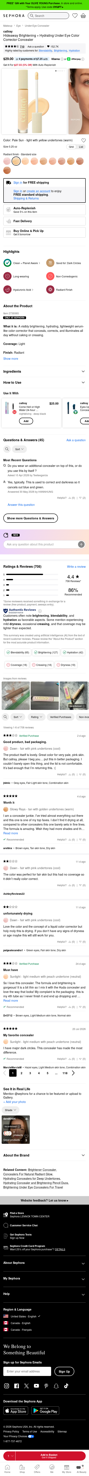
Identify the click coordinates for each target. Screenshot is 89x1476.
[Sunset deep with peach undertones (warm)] (7, 170)
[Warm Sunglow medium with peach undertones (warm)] (52, 161)
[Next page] (73, 1073)
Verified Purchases (60, 717)
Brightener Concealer (42, 1170)
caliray (8, 31)
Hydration (74, 50)
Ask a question (36, 46)
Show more (10, 358)
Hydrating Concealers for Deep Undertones (31, 1178)
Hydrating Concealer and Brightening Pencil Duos (35, 1183)
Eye (18, 25)
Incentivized (76, 706)
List (81, 146)
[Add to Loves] (83, 140)
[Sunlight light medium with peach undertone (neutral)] (25, 161)
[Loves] (75, 15)
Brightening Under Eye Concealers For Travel (33, 1187)
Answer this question (21, 504)
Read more (10, 833)
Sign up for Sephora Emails (22, 1362)
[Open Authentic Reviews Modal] (40, 611)
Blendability (45, 50)
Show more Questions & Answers (30, 518)
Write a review (76, 566)
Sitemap (62, 1431)
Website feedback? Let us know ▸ (44, 1200)
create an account (38, 191)
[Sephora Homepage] (14, 15)
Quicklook (10, 413)
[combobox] (48, 15)
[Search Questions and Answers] (7, 449)
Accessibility (47, 1431)
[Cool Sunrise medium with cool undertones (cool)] (61, 161)
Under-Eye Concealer (37, 25)
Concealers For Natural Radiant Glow (27, 1174)
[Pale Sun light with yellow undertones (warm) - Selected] (16, 161)
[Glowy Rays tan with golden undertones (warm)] (70, 161)
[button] (62, 59)
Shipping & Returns (26, 198)
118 (65, 1073)
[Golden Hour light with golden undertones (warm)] (43, 161)
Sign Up (64, 1371)
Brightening (60, 50)
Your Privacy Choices (15, 1436)
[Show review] (16, 696)
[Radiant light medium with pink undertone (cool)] (34, 161)
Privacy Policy (11, 1431)
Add (26, 421)
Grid (71, 146)
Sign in (17, 191)
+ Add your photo (14, 1102)
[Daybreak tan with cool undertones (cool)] (79, 161)
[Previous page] (4, 1073)
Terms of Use (29, 1431)
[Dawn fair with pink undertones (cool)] (7, 161)
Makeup (7, 25)
